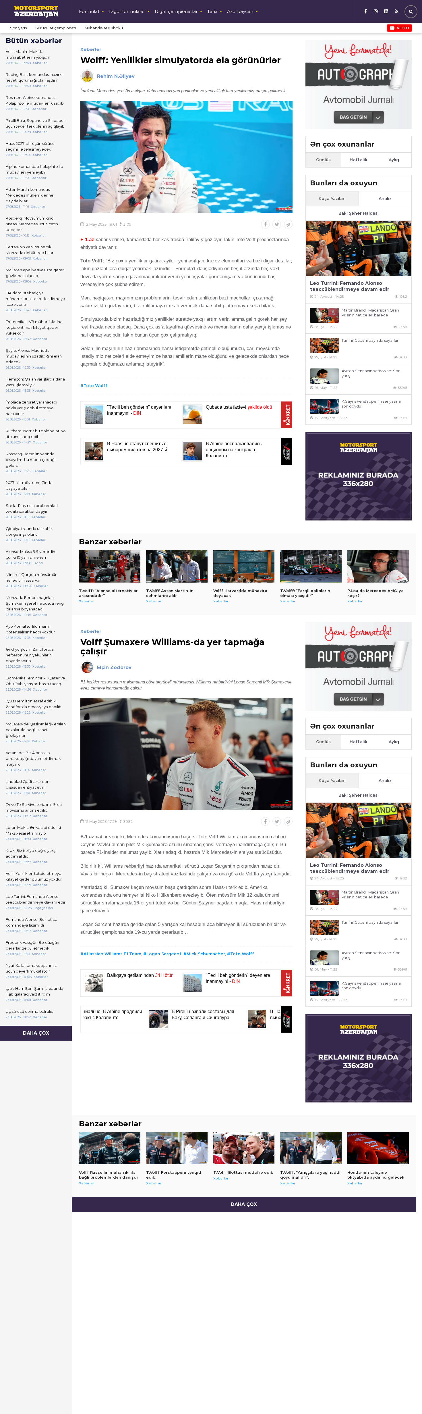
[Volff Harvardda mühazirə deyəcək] (244, 566)
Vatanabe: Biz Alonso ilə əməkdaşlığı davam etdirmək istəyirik (33, 758)
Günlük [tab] (323, 159)
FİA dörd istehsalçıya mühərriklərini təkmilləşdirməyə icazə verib (35, 299)
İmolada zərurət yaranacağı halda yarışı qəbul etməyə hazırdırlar (31, 408)
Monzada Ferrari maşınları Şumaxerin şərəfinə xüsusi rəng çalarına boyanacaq (35, 603)
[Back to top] (406, 1398)
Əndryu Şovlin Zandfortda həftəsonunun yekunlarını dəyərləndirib (30, 655)
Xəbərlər (90, 49)
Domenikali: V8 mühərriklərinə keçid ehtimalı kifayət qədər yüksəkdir (34, 327)
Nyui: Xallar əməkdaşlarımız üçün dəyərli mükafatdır (31, 968)
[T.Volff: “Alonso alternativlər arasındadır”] (109, 566)
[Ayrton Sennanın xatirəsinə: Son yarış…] (324, 376)
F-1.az (87, 239)
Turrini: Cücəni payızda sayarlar (370, 340)
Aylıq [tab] (394, 159)
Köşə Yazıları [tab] (332, 198)
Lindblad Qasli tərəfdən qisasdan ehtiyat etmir (27, 784)
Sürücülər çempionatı (55, 28)
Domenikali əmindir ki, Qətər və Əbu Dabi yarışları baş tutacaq (35, 681)
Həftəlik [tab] (358, 159)
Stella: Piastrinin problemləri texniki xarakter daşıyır (32, 508)
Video (403, 28)
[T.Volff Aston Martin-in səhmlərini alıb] (177, 566)
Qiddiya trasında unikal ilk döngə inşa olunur (29, 531)
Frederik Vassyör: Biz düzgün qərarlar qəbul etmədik (32, 945)
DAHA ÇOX (36, 1033)
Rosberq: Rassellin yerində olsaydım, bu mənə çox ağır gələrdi (31, 460)
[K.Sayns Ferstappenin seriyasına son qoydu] (324, 406)
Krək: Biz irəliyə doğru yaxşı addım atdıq (31, 853)
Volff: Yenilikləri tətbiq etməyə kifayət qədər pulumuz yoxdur (34, 876)
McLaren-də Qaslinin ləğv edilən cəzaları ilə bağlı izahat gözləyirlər (36, 730)
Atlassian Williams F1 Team (112, 953)
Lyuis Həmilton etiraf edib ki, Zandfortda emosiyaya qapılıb (33, 704)
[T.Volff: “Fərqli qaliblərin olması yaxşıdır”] (311, 566)
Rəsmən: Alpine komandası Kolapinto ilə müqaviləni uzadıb (35, 100)
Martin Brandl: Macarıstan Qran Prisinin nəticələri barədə (370, 312)
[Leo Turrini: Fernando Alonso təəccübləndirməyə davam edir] (358, 248)
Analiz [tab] (385, 198)
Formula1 (89, 11)
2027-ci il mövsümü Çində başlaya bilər (29, 485)
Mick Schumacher (206, 953)
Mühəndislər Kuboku (103, 28)
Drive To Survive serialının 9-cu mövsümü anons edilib (34, 807)
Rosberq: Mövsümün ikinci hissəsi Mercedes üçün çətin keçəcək (32, 224)
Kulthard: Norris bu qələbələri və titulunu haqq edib (36, 434)
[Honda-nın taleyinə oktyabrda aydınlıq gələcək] (378, 1148)
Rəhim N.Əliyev (116, 76)
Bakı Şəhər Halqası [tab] (358, 213)
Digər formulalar (127, 11)
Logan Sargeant (163, 953)
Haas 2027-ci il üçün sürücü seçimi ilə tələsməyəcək (30, 146)
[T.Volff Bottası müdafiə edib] (244, 1148)
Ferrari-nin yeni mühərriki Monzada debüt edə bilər (29, 250)
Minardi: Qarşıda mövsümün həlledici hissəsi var (31, 577)
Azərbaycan (240, 11)
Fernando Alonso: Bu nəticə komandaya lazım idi (31, 922)
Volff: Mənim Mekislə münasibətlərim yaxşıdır (28, 54)
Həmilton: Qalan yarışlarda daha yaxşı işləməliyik (35, 382)
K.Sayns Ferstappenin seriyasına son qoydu (371, 403)
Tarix (212, 11)
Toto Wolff (95, 385)
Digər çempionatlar (176, 11)
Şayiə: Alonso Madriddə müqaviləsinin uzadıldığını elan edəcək (34, 356)
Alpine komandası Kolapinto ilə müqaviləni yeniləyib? (34, 169)
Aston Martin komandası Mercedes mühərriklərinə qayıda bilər (29, 195)
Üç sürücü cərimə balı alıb (29, 1011)
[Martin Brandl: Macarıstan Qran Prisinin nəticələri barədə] (324, 315)
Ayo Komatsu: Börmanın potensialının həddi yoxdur (30, 629)
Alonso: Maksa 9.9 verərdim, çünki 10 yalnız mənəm (31, 554)
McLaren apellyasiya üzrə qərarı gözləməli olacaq (35, 273)
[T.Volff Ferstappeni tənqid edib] (177, 1148)
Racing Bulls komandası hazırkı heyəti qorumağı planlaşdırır (34, 77)
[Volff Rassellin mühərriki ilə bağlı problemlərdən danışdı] (109, 1148)
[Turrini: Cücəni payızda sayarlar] (324, 345)
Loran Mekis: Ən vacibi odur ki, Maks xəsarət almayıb (34, 830)
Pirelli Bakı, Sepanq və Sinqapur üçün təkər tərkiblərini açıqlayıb (35, 123)
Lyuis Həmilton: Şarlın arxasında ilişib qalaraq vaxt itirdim (34, 991)
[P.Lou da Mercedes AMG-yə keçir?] (378, 566)
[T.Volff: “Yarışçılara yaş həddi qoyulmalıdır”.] (311, 1148)
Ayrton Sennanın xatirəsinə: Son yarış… (371, 373)
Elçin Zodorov (114, 667)
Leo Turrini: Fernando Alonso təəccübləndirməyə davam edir (35, 899)
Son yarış (18, 28)
